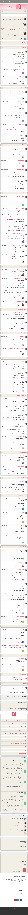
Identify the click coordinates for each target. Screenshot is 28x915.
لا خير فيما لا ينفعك (18, 165)
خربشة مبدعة (21, 583)
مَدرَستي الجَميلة (21, 181)
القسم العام (24, 87)
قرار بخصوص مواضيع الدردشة (19, 750)
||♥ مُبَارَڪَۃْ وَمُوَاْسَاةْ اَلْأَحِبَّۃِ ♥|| (18, 126)
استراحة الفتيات (21, 160)
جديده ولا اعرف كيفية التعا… (17, 140)
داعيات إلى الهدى (23, 332)
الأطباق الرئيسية (21, 527)
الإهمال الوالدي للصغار (17, 391)
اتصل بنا (14, 910)
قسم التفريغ (21, 631)
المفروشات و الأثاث (20, 514)
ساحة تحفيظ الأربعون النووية (18, 245)
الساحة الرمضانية (20, 269)
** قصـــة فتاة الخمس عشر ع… (16, 612)
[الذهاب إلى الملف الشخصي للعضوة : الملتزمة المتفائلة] (23, 613)
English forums (21, 677)
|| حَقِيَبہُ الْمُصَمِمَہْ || (20, 607)
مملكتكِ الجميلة (23, 495)
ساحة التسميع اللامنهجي (19, 63)
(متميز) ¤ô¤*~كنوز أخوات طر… (16, 176)
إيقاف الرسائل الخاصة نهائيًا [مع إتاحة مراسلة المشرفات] (14, 733)
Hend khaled (19, 870)
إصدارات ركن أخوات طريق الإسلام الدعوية (16, 348)
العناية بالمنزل (21, 515)
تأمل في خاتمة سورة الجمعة (18, 792)
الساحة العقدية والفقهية (19, 278)
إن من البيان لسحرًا (22, 477)
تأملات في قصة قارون (18, 410)
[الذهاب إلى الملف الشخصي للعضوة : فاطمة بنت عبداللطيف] (23, 73)
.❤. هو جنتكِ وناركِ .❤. (19, 372)
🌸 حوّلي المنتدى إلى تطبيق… (16, 566)
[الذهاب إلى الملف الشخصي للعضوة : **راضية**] (23, 157)
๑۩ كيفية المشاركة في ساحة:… (16, 262)
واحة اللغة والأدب (20, 224)
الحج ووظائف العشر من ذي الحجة (18, 303)
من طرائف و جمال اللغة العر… (16, 230)
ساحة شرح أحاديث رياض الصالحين (17, 256)
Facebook (21, 900)
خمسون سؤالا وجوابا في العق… (16, 287)
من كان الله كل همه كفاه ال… (16, 205)
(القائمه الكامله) (8, 696)
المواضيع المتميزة (20, 52)
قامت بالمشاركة (9, 772)
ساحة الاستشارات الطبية (19, 323)
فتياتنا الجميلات (23, 144)
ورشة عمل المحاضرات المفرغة (20, 626)
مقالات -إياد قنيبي (18, 108)
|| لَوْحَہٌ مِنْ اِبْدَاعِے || (20, 604)
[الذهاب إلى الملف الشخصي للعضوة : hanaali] (23, 522)
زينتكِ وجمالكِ (21, 498)
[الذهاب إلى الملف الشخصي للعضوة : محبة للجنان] (23, 599)
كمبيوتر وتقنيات (23, 546)
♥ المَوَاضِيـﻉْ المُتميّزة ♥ (20, 438)
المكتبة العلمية (21, 211)
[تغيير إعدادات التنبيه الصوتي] (2, 11)
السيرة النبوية (21, 414)
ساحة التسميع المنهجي (19, 64)
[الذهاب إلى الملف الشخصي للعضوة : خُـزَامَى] (23, 140)
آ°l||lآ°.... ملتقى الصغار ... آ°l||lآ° (19, 382)
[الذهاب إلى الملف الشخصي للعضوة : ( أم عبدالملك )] (23, 622)
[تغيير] (2, 47)
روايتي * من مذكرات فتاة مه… (17, 401)
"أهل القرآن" (24, 47)
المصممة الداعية (20, 616)
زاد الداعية (22, 336)
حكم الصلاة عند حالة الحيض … (16, 297)
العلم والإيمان (23, 452)
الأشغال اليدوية (21, 516)
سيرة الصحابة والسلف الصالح (18, 423)
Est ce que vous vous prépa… (16, 670)
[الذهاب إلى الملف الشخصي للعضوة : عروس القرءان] (23, 98)
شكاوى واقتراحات (20, 135)
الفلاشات (22, 602)
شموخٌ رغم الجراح (20, 112)
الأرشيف (22, 635)
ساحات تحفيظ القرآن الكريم (18, 61)
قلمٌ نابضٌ (22, 481)
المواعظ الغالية (19, 221)
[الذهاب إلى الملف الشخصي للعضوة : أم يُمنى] (23, 242)
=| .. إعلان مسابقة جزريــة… (17, 98)
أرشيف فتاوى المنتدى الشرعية (18, 290)
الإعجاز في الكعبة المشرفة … (17, 305)
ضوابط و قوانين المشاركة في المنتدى (18, 743)
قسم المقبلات (21, 530)
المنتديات (20, 890)
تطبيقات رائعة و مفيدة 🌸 (17, 579)
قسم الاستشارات (22, 309)
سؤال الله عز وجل (18, 251)
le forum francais (22, 655)
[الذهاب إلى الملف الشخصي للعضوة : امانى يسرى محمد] (23, 58)
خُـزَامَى (22, 822)
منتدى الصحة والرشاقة (19, 532)
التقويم (21, 893)
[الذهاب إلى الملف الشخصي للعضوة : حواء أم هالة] (23, 509)
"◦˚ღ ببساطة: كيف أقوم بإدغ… (16, 83)
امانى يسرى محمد (23, 709)
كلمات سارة (21, 18)
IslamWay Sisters (23, 674)
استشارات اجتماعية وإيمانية (18, 312)
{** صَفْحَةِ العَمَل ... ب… (18, 642)
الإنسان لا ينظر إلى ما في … (17, 377)
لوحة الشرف (20, 895)
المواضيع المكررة (20, 687)
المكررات (25, 683)
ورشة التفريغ (21, 629)
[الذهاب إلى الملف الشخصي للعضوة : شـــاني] (23, 590)
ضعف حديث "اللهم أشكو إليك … (16, 242)
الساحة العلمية (21, 466)
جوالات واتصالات (21, 562)
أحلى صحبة (22, 148)
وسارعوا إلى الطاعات (18, 275)
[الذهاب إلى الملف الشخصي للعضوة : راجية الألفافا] (23, 670)
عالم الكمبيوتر (21, 569)
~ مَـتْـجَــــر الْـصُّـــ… (19, 590)
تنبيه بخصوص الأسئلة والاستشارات (18, 746)
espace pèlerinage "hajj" (19, 663)
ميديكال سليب (19, 522)
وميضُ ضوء (21, 593)
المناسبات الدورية (20, 301)
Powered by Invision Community (14, 913)
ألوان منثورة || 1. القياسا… (17, 621)
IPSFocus (17, 908)
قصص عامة (21, 398)
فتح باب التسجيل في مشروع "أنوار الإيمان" (17, 726)
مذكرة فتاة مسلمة (18, 188)
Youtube (15, 900)
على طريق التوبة (21, 436)
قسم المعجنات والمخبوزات (19, 531)
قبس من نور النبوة (20, 196)
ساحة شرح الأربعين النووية (19, 247)
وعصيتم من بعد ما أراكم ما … (16, 345)
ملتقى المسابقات (20, 169)
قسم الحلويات (21, 528)
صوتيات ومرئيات (21, 550)
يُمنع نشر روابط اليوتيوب (20, 753)
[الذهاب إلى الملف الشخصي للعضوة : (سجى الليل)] (23, 651)
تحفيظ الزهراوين (21, 66)
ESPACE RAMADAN (20, 661)
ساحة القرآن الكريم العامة (19, 51)
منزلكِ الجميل (21, 512)
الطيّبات (22, 525)
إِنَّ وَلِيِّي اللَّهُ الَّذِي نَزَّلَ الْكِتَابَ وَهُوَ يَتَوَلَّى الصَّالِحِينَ (15, 760)
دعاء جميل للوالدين (18, 368)
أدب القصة (22, 485)
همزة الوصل (21, 124)
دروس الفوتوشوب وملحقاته (19, 584)
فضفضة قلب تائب (20, 441)
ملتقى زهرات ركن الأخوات (19, 180)
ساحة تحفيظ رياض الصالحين (18, 254)
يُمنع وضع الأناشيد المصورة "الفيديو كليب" (17, 723)
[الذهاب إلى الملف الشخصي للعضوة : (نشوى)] (23, 83)
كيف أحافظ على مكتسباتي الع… (16, 318)
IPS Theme (11, 908)
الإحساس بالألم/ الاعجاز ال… (17, 473)
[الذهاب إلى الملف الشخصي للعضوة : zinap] (23, 368)
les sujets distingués (20, 660)
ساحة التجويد (21, 76)
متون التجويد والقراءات (20, 78)
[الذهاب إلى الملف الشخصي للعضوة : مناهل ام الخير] (23, 188)
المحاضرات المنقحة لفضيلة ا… (16, 651)
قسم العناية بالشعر (20, 500)
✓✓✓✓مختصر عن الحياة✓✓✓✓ (15, 491)
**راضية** (21, 832)
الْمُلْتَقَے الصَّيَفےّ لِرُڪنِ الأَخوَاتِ (18, 149)
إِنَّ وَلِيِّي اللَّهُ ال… (19, 58)
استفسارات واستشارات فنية (18, 571)
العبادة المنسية (21, 455)
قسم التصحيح (21, 632)
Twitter (18, 900)
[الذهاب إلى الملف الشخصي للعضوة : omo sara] (25, 819)
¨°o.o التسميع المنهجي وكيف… (16, 73)
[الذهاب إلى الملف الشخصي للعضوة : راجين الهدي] (23, 221)
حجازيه (20, 542)
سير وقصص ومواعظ (22, 395)
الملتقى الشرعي (23, 266)
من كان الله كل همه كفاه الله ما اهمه (17, 770)
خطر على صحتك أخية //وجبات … (16, 328)
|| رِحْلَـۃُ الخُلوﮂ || (21, 439)
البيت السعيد (23, 358)
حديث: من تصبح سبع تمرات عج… (16, 692)
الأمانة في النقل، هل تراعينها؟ (19, 740)
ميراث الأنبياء (24, 192)
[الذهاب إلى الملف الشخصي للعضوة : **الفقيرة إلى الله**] (23, 131)
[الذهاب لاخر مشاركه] (14, 58)
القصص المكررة (22, 730)
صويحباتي (20, 131)
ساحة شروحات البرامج (19, 572)
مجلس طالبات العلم (20, 208)
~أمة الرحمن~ (21, 38)
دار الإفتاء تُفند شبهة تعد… (17, 419)
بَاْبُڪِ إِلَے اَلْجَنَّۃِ (21, 361)
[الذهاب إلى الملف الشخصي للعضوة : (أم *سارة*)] (23, 275)
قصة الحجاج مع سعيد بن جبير (16, 433)
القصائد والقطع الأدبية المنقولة (18, 484)
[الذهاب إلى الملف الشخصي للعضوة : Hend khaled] (24, 870)
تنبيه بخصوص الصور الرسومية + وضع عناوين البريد (15, 720)
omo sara (21, 818)
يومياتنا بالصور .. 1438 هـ (17, 599)
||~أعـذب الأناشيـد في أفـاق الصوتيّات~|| (17, 553)
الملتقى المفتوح (21, 101)
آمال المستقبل (21, 381)
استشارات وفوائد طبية (19, 321)
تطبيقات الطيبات (20, 534)
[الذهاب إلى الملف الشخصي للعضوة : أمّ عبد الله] (23, 121)
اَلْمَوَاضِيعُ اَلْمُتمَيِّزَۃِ (20, 151)
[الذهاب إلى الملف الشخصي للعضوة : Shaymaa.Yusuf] (23, 542)
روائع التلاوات (21, 551)
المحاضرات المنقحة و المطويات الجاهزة (16, 645)
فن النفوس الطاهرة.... (18, 156)
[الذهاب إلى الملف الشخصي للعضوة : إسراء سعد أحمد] (23, 262)
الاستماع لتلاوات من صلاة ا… (16, 558)
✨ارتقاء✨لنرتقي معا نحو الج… (16, 353)
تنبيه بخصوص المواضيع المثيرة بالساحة (17, 736)
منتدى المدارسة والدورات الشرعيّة (18, 210)
